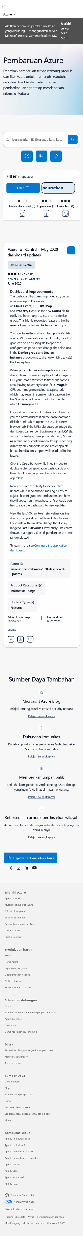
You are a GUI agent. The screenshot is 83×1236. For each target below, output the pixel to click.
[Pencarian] (73, 139)
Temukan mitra (13, 1063)
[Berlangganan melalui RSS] (41, 156)
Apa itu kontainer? (14, 1177)
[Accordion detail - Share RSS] (20, 639)
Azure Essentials (13, 930)
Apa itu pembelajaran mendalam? (22, 1157)
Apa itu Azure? (12, 898)
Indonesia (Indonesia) (22, 1195)
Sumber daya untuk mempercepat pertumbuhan (30, 1012)
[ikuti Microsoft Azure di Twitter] (10, 867)
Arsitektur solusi (13, 1018)
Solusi (8, 1005)
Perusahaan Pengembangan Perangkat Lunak (29, 1050)
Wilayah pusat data (15, 917)
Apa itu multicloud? (15, 1145)
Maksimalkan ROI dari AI (18, 987)
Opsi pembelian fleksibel (18, 974)
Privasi (30, 1216)
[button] (27, 156)
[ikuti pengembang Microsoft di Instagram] (18, 867)
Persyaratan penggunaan (50, 1216)
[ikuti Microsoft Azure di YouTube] (34, 867)
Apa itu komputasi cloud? (18, 1138)
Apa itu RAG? (11, 1183)
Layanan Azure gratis (16, 968)
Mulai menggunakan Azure (19, 904)
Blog (7, 1087)
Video (8, 1120)
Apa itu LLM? (11, 1170)
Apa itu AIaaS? (12, 1164)
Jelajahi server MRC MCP (66, 30)
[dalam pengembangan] (22, 213)
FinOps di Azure (13, 981)
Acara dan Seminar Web (17, 1107)
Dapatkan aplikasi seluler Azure (34, 858)
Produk (9, 955)
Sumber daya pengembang (19, 1094)
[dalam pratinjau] (46, 213)
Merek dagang (12, 1223)
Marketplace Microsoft (16, 1056)
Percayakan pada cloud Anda (20, 923)
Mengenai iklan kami (34, 1223)
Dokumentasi (12, 1081)
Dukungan (10, 1025)
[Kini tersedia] (65, 213)
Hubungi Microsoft (15, 1216)
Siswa (8, 1100)
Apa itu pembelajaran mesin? (20, 1151)
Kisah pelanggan (13, 936)
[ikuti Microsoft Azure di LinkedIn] (26, 867)
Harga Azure (11, 961)
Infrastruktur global (15, 911)
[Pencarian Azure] (4, 5)
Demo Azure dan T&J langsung (21, 1031)
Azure (8, 14)
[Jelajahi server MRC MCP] (56, 156)
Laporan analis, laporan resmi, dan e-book (27, 1113)
